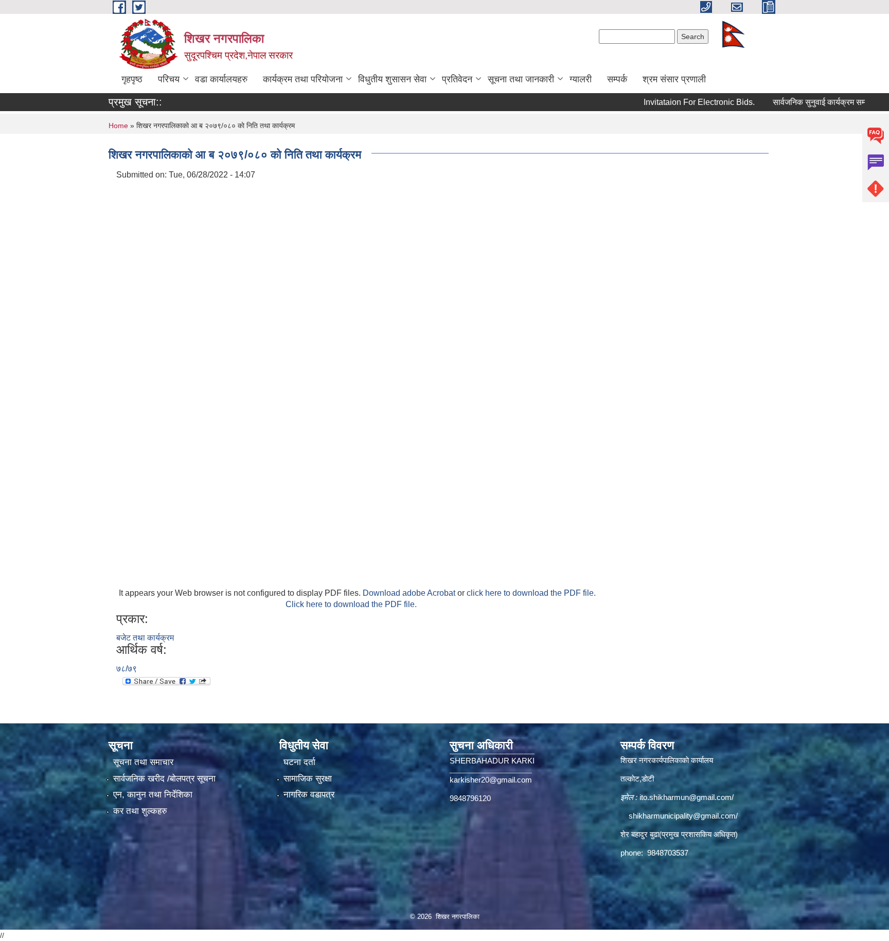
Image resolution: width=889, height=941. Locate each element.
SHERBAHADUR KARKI (492, 760)
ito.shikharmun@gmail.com (685, 797)
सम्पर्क (617, 79)
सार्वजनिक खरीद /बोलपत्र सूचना (164, 779)
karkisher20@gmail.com (491, 779)
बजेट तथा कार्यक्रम (145, 637)
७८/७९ (126, 668)
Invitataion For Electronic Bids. (676, 102)
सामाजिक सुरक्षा (307, 779)
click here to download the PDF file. (531, 593)
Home (118, 125)
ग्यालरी (581, 79)
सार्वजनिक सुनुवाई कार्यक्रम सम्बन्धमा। (807, 102)
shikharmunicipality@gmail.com (682, 815)
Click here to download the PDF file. (351, 604)
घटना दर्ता (299, 762)
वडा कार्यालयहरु (221, 79)
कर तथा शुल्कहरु (140, 811)
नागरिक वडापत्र (308, 795)
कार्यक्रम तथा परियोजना (303, 79)
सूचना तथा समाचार (143, 762)
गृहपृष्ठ (132, 79)
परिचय (169, 79)
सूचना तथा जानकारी (521, 79)
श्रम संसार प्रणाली (674, 79)
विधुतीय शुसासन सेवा (392, 79)
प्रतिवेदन (457, 79)
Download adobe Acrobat (410, 593)
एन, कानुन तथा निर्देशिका (152, 795)
